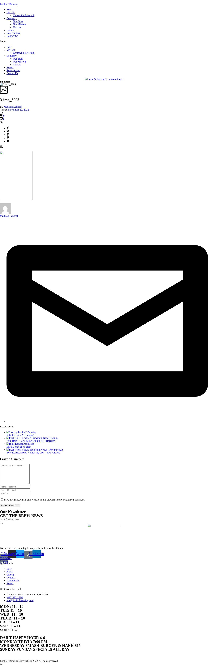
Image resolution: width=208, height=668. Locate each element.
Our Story (18, 21)
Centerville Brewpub (23, 15)
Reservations (13, 33)
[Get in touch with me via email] (107, 421)
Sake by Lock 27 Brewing (20, 435)
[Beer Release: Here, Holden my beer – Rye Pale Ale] (34, 449)
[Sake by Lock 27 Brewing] (21, 432)
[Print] (1, 147)
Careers (17, 27)
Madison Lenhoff (13, 106)
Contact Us (12, 36)
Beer (8, 9)
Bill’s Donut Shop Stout (18, 446)
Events (9, 30)
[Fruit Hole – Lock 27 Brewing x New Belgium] (32, 438)
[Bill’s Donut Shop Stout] (20, 443)
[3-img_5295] (0, 84)
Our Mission (19, 24)
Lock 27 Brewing (9, 4)
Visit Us (10, 12)
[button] (104, 41)
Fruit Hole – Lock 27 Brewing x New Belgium (30, 440)
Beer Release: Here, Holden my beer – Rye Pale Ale (33, 452)
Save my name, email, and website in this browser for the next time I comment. (44, 499)
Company (11, 18)
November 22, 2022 (18, 109)
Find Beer (5, 81)
